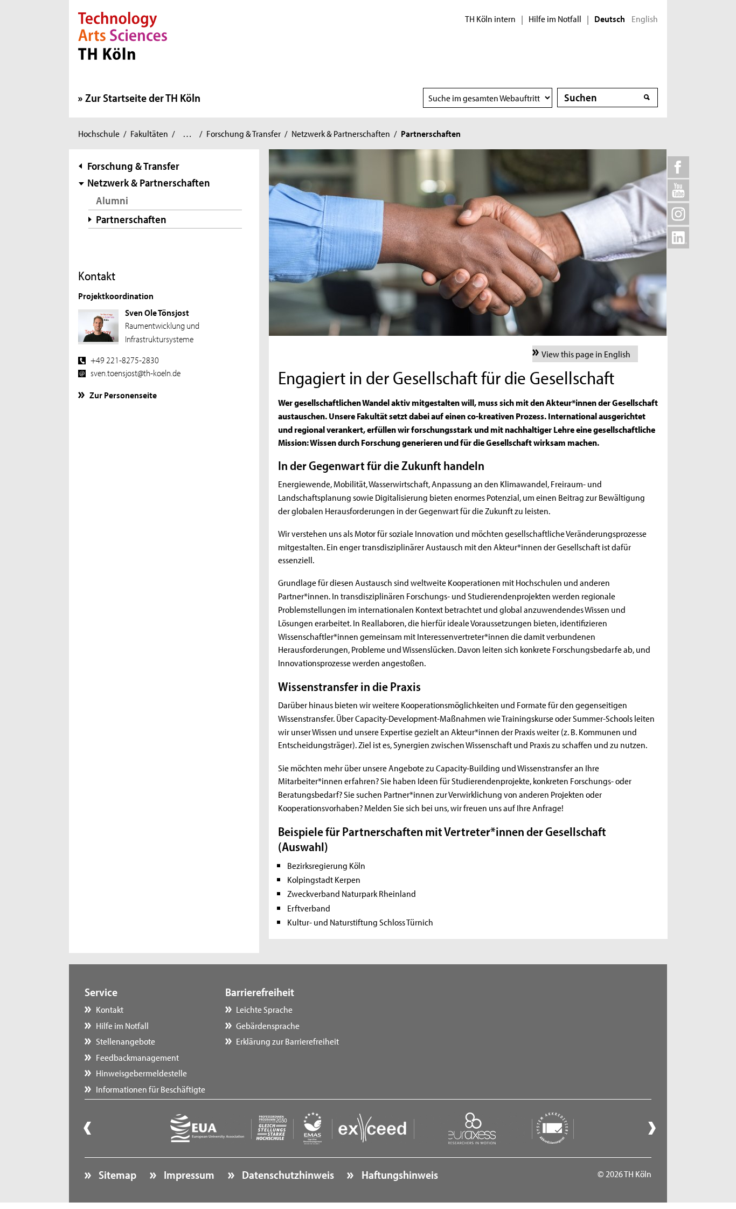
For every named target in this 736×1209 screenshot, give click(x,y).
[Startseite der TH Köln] (122, 34)
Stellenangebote (125, 1041)
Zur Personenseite (123, 394)
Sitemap (116, 1174)
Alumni (112, 200)
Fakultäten (149, 133)
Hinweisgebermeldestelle (141, 1073)
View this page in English (585, 354)
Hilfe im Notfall (555, 19)
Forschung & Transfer (243, 133)
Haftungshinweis (398, 1174)
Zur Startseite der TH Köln (142, 98)
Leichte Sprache (264, 1009)
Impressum (188, 1174)
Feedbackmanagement (137, 1057)
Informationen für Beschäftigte (150, 1089)
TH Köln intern (490, 19)
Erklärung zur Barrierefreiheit (287, 1041)
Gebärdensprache (268, 1025)
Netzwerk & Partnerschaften (340, 133)
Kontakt (109, 1009)
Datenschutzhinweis (287, 1174)
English (644, 19)
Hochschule (99, 133)
